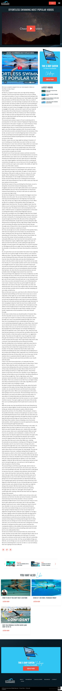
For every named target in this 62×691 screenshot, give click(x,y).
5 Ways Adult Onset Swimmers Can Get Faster (52, 102)
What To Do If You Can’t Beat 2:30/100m (51, 91)
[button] (59, 3)
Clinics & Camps (38, 679)
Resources (47, 679)
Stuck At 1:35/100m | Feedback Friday (52, 95)
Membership (28, 679)
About (21, 679)
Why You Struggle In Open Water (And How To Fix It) (52, 98)
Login (22, 681)
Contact (54, 679)
